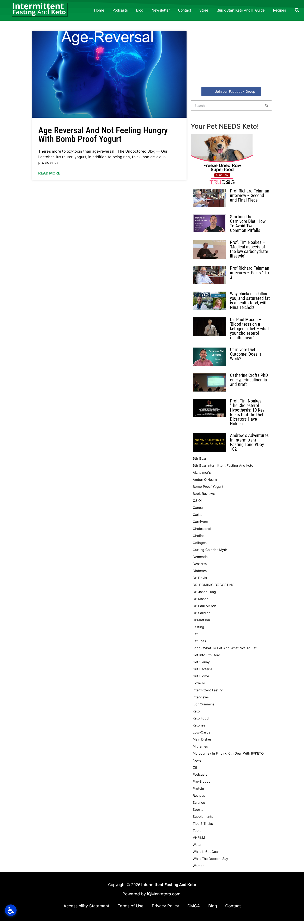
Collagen (200, 543)
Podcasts (120, 10)
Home (99, 10)
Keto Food (201, 718)
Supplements (203, 816)
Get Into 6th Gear (206, 655)
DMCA (193, 905)
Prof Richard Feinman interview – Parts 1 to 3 (249, 273)
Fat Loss (199, 641)
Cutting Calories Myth (210, 550)
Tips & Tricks (203, 823)
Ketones (199, 725)
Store (203, 10)
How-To (199, 683)
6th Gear (199, 458)
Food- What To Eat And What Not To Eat (225, 648)
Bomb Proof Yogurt (208, 486)
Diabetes (200, 571)
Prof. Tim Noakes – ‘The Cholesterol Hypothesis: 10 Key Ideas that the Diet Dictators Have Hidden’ (247, 412)
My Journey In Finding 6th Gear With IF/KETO (228, 753)
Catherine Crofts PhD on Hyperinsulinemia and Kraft (249, 380)
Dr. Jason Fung (204, 592)
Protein (198, 788)
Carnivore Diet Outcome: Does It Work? (245, 354)
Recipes (279, 10)
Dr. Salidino (202, 613)
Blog (139, 10)
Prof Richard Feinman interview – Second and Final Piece (249, 195)
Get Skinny (201, 662)
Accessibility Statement (86, 905)
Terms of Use (131, 905)
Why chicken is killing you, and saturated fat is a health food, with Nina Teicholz (250, 300)
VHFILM (199, 838)
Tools (197, 830)
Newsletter (161, 10)
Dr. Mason (200, 599)
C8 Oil (197, 500)
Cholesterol (202, 529)
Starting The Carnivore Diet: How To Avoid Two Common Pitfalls (248, 223)
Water (197, 845)
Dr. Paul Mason (204, 606)
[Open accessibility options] (11, 910)
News (197, 760)
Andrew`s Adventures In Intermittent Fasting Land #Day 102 (249, 442)
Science (199, 802)
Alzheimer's (202, 472)
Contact (184, 10)
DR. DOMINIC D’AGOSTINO (213, 585)
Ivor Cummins (203, 704)
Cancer (198, 508)
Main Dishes (202, 739)
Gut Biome (201, 676)
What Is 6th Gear (206, 852)
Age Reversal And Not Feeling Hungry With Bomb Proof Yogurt (103, 134)
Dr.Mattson (201, 620)
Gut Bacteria (202, 669)
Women (198, 866)
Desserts (200, 564)
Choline (199, 536)
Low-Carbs (201, 732)
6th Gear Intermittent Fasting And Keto (223, 465)
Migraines (200, 746)
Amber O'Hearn (205, 479)
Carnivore (200, 522)
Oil (195, 767)
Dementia (200, 557)
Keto (196, 711)
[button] (297, 10)
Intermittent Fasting (208, 690)
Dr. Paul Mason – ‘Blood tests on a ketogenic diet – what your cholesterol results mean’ (249, 328)
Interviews (201, 697)
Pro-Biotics (201, 781)
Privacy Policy (165, 905)
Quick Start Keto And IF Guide (241, 10)
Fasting (198, 627)
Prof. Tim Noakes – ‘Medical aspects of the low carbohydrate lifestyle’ (249, 249)
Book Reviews (204, 493)
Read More (49, 173)
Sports (198, 809)
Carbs (197, 515)
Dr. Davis (200, 578)
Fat (195, 634)
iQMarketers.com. (164, 893)
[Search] (266, 105)
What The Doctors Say (210, 859)
